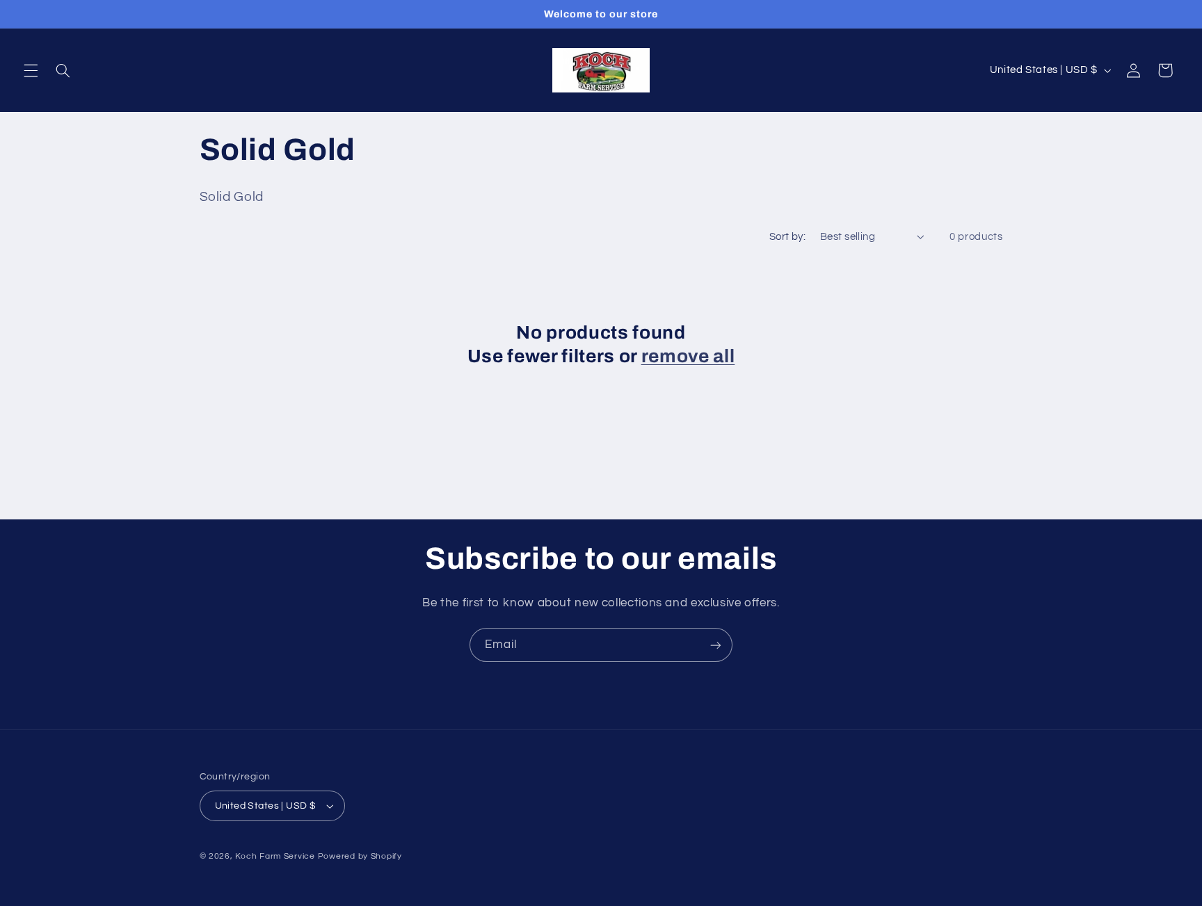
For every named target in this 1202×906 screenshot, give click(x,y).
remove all (688, 356)
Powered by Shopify (360, 856)
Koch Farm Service (275, 856)
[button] (31, 70)
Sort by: (787, 237)
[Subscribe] (716, 645)
